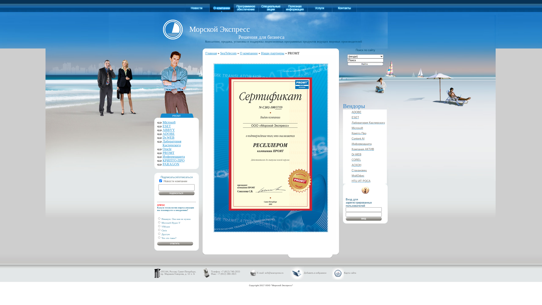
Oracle (167, 149)
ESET (167, 126)
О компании (249, 53)
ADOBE (169, 134)
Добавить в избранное (315, 273)
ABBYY (169, 130)
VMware (165, 226)
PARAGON (171, 164)
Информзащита (174, 156)
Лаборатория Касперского (172, 143)
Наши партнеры (272, 53)
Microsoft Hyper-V (170, 223)
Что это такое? (168, 238)
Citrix (164, 230)
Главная (211, 53)
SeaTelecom (228, 53)
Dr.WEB (168, 137)
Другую (165, 234)
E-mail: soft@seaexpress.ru (270, 273)
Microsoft (169, 122)
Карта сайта (350, 273)
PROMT (168, 153)
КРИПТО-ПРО (174, 160)
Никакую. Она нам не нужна (176, 219)
